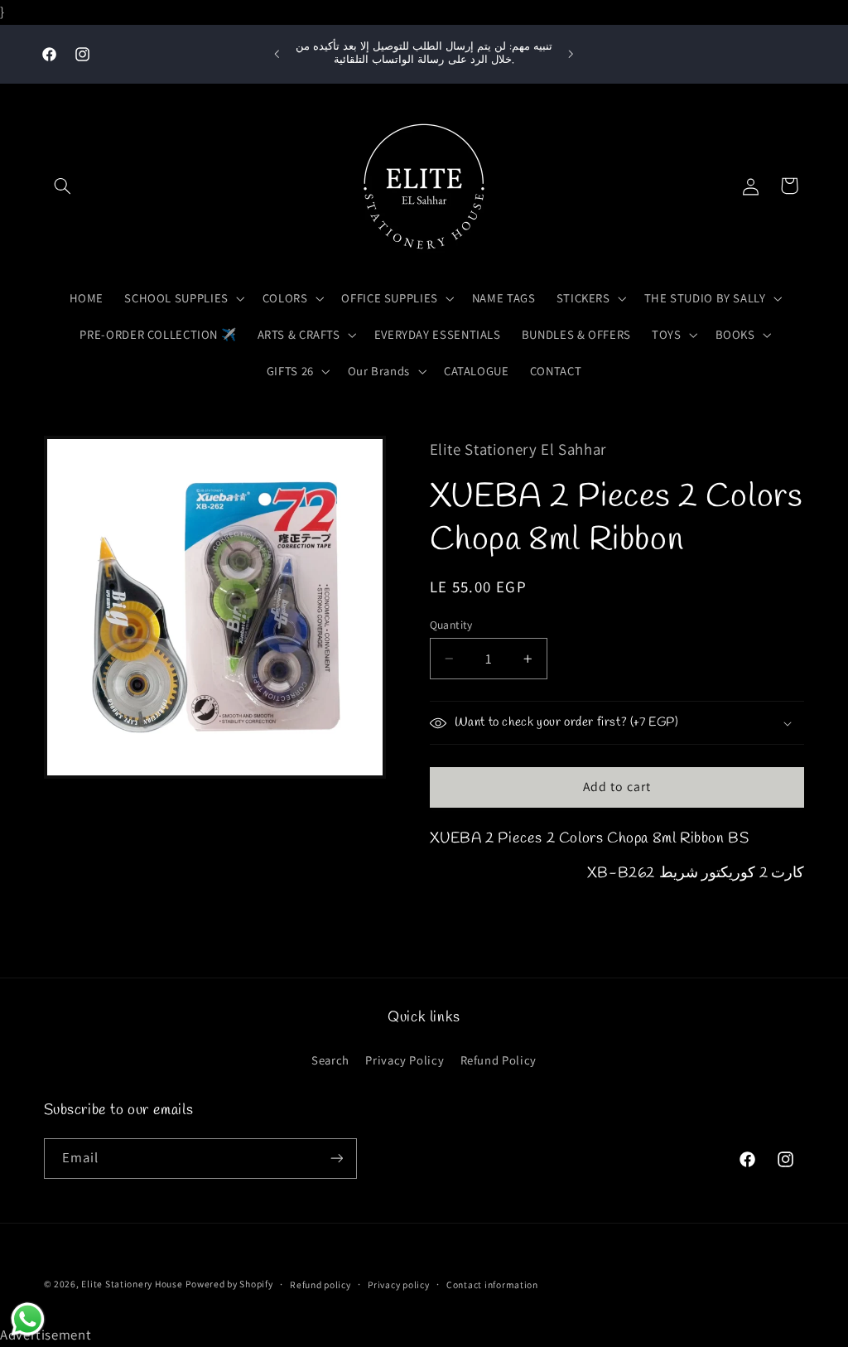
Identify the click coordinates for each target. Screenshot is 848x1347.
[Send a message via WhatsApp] (27, 1319)
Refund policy (320, 1284)
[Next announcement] (571, 53)
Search (330, 1060)
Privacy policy (398, 1284)
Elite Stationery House (131, 1283)
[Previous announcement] (276, 53)
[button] (63, 186)
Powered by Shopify (229, 1283)
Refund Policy (498, 1060)
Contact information (492, 1284)
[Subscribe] (336, 1158)
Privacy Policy (404, 1060)
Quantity (451, 624)
